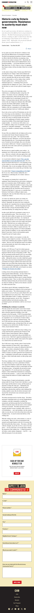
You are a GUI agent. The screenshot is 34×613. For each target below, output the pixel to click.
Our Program (17, 603)
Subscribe (17, 597)
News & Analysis (6, 15)
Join (17, 594)
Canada (14, 15)
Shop (17, 606)
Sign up (17, 473)
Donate (17, 600)
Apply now (17, 582)
